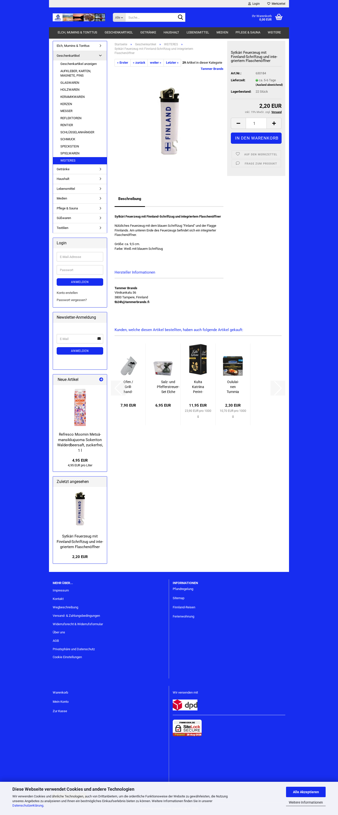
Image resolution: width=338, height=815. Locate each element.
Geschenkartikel (119, 32)
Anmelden (80, 282)
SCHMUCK (67, 139)
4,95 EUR (80, 460)
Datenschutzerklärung (27, 805)
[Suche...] (180, 17)
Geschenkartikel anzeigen (78, 64)
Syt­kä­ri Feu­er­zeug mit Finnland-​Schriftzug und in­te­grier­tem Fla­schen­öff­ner (80, 541)
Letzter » (172, 62)
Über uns (59, 632)
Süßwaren (64, 218)
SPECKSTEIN (69, 146)
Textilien (62, 228)
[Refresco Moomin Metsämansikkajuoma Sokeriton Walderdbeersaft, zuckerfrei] (80, 407)
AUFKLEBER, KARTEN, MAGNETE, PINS (75, 73)
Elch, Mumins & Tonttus (77, 32)
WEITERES (67, 160)
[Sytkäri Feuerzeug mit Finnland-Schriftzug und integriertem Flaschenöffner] (169, 122)
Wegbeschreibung (65, 607)
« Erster (122, 62)
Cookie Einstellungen (67, 657)
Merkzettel (277, 3)
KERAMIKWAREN (72, 97)
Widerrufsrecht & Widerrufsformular (78, 624)
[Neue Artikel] (101, 380)
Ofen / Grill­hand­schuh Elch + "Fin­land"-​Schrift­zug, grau (128, 387)
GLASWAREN (69, 82)
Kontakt (58, 599)
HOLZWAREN (69, 89)
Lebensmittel (198, 32)
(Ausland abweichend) (269, 84)
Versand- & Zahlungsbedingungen (76, 616)
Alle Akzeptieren (306, 792)
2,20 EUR (80, 557)
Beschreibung (129, 199)
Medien (222, 32)
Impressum (61, 590)
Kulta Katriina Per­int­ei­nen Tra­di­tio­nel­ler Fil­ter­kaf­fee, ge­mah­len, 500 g (198, 387)
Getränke (148, 32)
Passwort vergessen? (72, 300)
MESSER (66, 111)
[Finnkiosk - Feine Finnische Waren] (79, 17)
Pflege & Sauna (248, 32)
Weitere (274, 32)
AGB (56, 641)
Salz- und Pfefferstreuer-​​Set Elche (168, 387)
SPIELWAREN (69, 153)
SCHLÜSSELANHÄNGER (77, 132)
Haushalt (171, 32)
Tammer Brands (212, 69)
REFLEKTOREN (70, 118)
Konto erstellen (67, 293)
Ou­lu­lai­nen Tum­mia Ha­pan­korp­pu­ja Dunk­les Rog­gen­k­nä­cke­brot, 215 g (233, 387)
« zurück (139, 62)
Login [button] (255, 3)
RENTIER (66, 125)
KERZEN (66, 104)
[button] (238, 123)
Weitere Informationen (306, 802)
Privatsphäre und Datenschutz (74, 649)
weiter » (155, 62)
